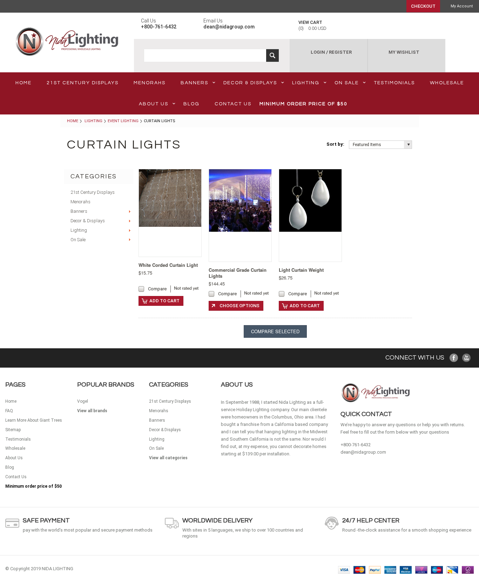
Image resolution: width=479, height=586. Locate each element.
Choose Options (239, 305)
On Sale (347, 82)
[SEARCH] (272, 55)
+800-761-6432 (355, 444)
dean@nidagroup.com (363, 452)
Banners (194, 82)
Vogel (82, 401)
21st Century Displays (83, 82)
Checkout (423, 6)
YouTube (466, 358)
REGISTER (340, 52)
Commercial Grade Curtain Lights (238, 272)
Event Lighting (123, 121)
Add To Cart (164, 300)
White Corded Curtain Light (168, 265)
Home (72, 121)
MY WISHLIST (404, 52)
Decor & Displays (250, 82)
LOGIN (318, 52)
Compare (157, 288)
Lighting (305, 82)
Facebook (454, 358)
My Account (462, 6)
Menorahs (150, 82)
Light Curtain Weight (301, 269)
